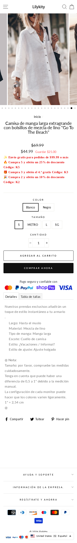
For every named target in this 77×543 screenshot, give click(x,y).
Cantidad (38, 234)
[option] (38, 59)
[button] (3, 109)
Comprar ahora (38, 268)
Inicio (37, 116)
